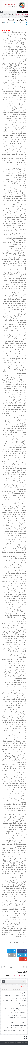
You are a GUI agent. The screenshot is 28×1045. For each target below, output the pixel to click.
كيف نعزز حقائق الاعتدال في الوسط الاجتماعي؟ (16, 1028)
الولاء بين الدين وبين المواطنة (17, 20)
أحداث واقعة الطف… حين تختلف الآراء (18, 1012)
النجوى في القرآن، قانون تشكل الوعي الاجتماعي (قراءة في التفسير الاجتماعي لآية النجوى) (14, 1009)
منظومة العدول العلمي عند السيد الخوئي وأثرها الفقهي (15, 995)
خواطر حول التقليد (22, 1005)
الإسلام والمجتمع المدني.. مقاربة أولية (18, 1025)
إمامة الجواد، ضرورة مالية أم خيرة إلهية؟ (18, 1003)
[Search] (1, 12)
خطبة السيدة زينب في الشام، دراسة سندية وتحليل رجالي (14, 1000)
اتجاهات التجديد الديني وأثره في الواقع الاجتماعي (16, 1017)
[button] (22, 12)
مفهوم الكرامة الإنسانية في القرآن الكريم (17, 1023)
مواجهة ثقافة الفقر (22, 1020)
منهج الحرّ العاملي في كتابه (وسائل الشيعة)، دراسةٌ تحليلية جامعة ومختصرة (14, 1031)
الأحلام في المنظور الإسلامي (20, 993)
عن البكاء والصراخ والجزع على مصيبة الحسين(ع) (16, 1015)
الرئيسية (26, 14)
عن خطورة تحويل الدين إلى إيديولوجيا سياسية (16, 998)
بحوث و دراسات (19, 14)
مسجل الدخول (16, 975)
